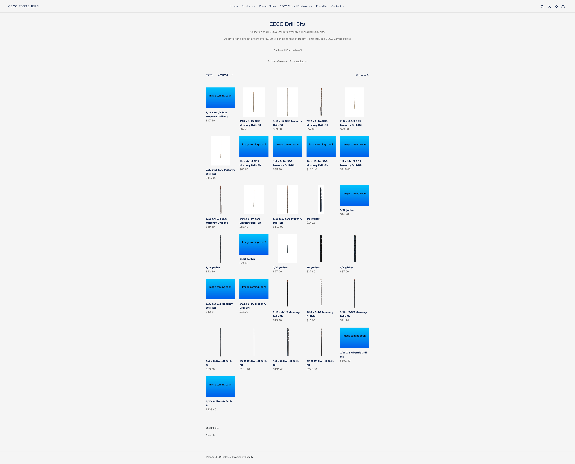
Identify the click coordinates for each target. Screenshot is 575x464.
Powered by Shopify (242, 456)
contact (300, 61)
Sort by (209, 75)
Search (210, 435)
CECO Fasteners (23, 6)
